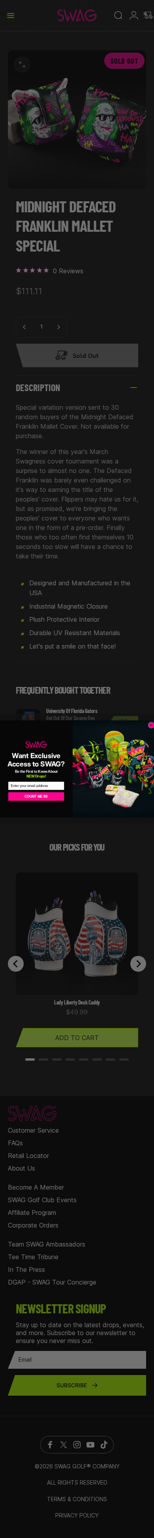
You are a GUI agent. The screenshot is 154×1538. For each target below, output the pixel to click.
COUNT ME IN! (36, 796)
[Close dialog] (151, 725)
